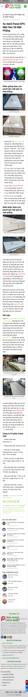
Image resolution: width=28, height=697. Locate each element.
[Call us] (8, 637)
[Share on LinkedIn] (18, 501)
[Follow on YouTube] (10, 637)
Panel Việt (18, 695)
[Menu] (2, 6)
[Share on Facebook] (7, 501)
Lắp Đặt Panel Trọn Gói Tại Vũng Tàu (15, 547)
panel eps (5, 507)
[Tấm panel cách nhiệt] (13, 6)
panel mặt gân (20, 507)
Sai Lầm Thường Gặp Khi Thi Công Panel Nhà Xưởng (15, 565)
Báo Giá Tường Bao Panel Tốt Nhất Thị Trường (16, 534)
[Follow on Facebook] (2, 637)
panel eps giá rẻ (12, 507)
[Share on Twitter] (9, 501)
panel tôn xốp (15, 509)
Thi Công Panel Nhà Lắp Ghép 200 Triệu (15, 523)
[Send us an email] (5, 637)
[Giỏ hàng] (25, 6)
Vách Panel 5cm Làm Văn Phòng (15, 528)
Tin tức (4, 12)
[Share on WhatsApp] (4, 501)
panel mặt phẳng (7, 509)
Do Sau (18, 19)
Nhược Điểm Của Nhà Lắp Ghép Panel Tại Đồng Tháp (15, 559)
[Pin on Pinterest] (15, 501)
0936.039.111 (6, 1)
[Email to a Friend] (12, 501)
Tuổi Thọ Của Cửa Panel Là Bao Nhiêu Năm (15, 553)
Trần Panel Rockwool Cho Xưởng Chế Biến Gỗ (15, 540)
